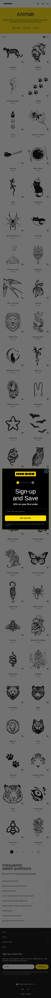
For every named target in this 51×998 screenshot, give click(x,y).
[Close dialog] (46, 471)
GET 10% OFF (25, 518)
